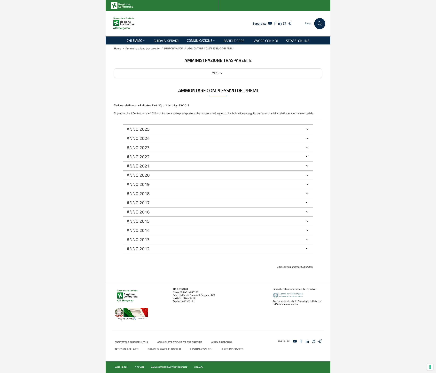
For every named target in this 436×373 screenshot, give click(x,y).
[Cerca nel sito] (319, 23)
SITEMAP (139, 367)
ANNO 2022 (138, 156)
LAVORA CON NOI (201, 349)
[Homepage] (123, 23)
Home (117, 48)
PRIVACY (198, 367)
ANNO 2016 (138, 212)
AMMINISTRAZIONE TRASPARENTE (179, 342)
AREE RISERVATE (232, 349)
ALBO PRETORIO (221, 342)
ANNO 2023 (138, 147)
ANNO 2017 (138, 202)
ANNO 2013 (138, 239)
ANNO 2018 (138, 193)
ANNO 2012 (138, 248)
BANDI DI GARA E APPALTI (164, 349)
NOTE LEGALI (121, 367)
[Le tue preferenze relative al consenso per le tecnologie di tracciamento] (430, 367)
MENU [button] (215, 73)
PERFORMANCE (173, 48)
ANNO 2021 (138, 166)
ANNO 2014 (138, 230)
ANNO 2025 (138, 129)
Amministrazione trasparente (143, 48)
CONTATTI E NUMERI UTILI (131, 342)
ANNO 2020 (138, 175)
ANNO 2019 (138, 184)
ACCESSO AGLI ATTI (126, 349)
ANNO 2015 (138, 221)
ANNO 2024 (138, 138)
